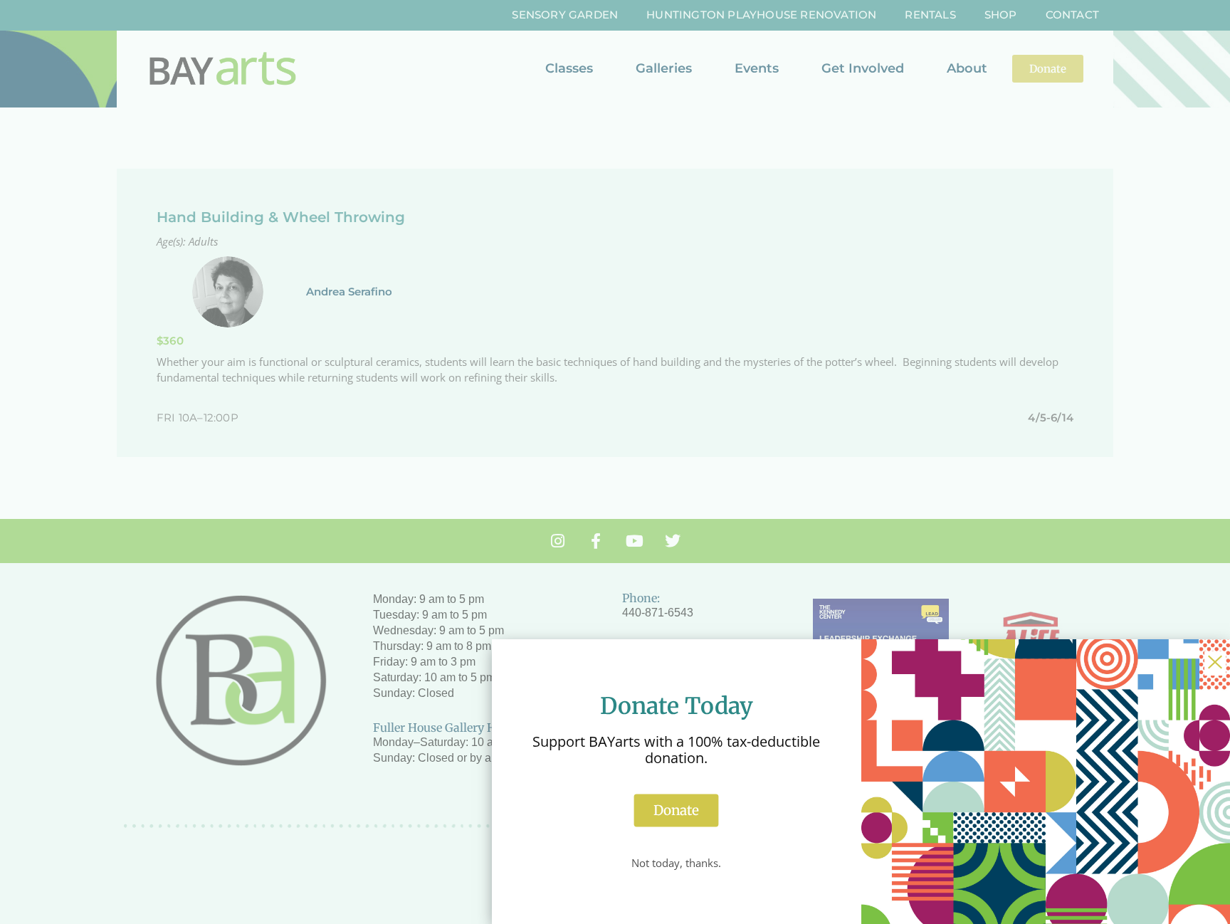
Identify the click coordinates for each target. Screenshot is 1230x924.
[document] (615, 462)
